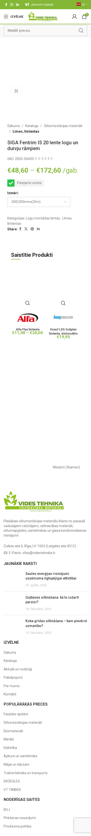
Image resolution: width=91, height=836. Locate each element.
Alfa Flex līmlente (28, 329)
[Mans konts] (74, 16)
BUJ (7, 810)
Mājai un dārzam (16, 764)
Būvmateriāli (13, 731)
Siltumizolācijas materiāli (63, 126)
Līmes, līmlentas (26, 131)
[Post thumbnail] (13, 579)
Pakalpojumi (13, 677)
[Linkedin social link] (17, 4)
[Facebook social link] (6, 4)
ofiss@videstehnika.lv (38, 553)
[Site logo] (43, 16)
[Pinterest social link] (32, 229)
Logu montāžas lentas (43, 218)
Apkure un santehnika (20, 756)
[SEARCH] (81, 30)
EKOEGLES (12, 781)
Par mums (12, 686)
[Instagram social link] (12, 4)
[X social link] (26, 229)
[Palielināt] (16, 91)
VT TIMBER (12, 790)
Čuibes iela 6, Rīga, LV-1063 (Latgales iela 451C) (40, 546)
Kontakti (10, 694)
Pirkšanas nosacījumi (20, 818)
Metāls (9, 739)
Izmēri (12, 193)
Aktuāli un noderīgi (18, 669)
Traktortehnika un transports (26, 773)
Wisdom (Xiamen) (66, 467)
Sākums (13, 126)
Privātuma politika (17, 826)
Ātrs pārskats (28, 303)
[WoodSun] (25, 467)
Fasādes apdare (16, 714)
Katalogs (32, 126)
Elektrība (10, 748)
